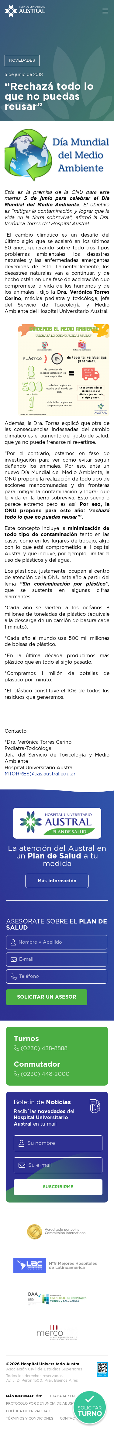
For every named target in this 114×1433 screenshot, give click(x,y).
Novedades (22, 61)
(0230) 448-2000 (44, 1074)
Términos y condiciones (29, 1418)
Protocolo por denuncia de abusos (41, 1403)
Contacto (69, 1418)
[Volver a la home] (25, 14)
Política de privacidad (28, 1411)
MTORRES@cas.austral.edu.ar (40, 773)
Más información (57, 881)
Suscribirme (58, 1187)
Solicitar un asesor (46, 997)
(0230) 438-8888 (43, 1048)
